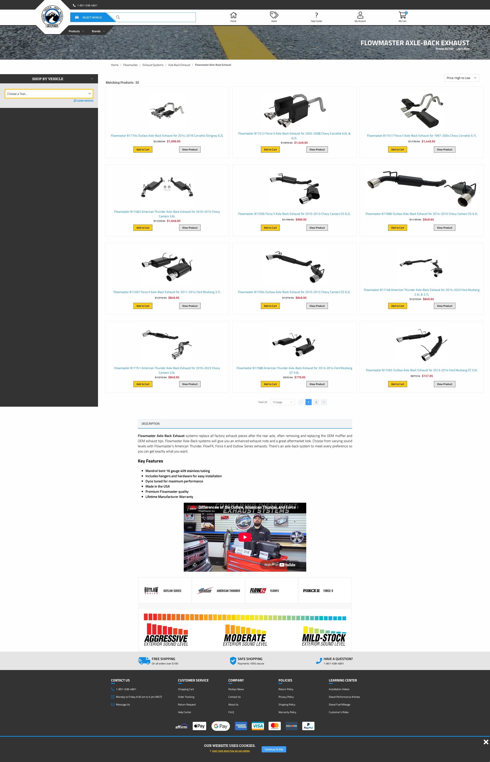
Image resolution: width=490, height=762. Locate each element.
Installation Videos (339, 689)
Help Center (184, 712)
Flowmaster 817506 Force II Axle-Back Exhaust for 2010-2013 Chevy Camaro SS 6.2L (294, 213)
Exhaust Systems (153, 65)
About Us (233, 704)
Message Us (123, 704)
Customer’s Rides (339, 712)
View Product (190, 149)
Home (114, 65)
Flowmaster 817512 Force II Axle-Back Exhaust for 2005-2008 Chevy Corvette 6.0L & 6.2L (294, 135)
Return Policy (285, 689)
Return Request (187, 704)
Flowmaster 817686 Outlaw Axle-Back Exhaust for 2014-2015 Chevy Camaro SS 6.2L (422, 213)
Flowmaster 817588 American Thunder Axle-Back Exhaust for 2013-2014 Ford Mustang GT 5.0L (294, 370)
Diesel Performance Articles (344, 697)
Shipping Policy (286, 704)
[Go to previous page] (301, 402)
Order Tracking (186, 697)
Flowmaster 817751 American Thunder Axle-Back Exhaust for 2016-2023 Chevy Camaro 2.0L (167, 370)
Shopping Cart (186, 689)
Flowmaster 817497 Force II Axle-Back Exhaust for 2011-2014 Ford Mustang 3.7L (167, 292)
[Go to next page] (324, 402)
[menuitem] (76, 30)
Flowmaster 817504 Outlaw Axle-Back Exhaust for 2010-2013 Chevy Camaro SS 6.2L (294, 292)
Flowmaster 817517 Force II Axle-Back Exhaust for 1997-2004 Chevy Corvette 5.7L (421, 135)
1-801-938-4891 (87, 5)
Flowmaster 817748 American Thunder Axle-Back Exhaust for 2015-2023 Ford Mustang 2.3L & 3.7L (421, 292)
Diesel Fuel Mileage (339, 704)
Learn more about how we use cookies (231, 751)
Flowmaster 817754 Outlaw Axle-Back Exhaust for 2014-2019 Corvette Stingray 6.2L (167, 135)
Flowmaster (130, 65)
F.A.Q (231, 712)
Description (151, 423)
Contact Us (234, 697)
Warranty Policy (287, 712)
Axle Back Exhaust (179, 65)
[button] (83, 17)
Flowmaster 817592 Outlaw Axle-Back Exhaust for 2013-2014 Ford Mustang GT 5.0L (422, 370)
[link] (114, 64)
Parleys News (236, 689)
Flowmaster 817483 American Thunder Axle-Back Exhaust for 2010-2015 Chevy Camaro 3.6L (167, 213)
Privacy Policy (286, 697)
